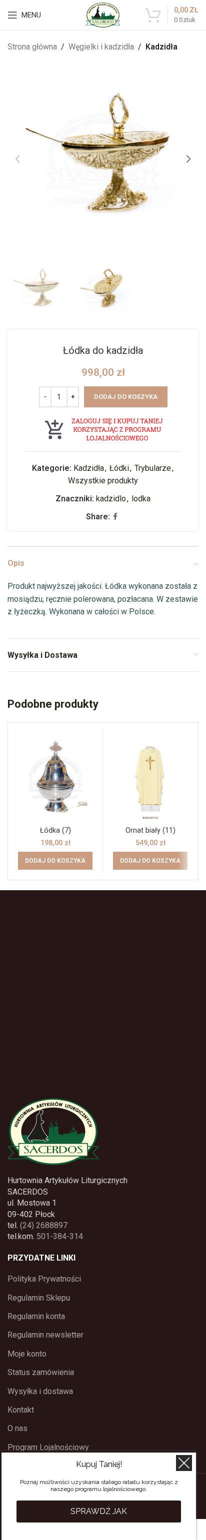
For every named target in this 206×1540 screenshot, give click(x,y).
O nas (18, 1428)
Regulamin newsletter (46, 1335)
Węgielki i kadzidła (101, 46)
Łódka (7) (55, 830)
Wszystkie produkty (103, 480)
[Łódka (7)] (55, 777)
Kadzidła (162, 46)
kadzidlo (111, 498)
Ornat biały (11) (151, 830)
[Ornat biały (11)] (150, 777)
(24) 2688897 (44, 1225)
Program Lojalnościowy (48, 1447)
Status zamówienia (41, 1372)
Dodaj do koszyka (126, 396)
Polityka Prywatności (44, 1279)
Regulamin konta (36, 1316)
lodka (141, 498)
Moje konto (27, 1354)
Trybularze (152, 468)
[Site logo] (103, 14)
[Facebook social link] (115, 516)
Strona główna (32, 46)
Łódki (119, 468)
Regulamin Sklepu (39, 1298)
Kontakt (21, 1410)
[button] (18, 159)
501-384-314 (59, 1236)
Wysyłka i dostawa (40, 1391)
